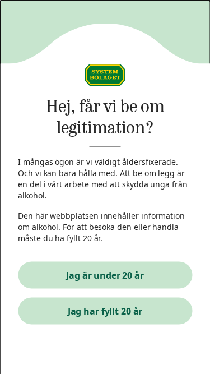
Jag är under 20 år (105, 275)
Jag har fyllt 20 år (105, 311)
